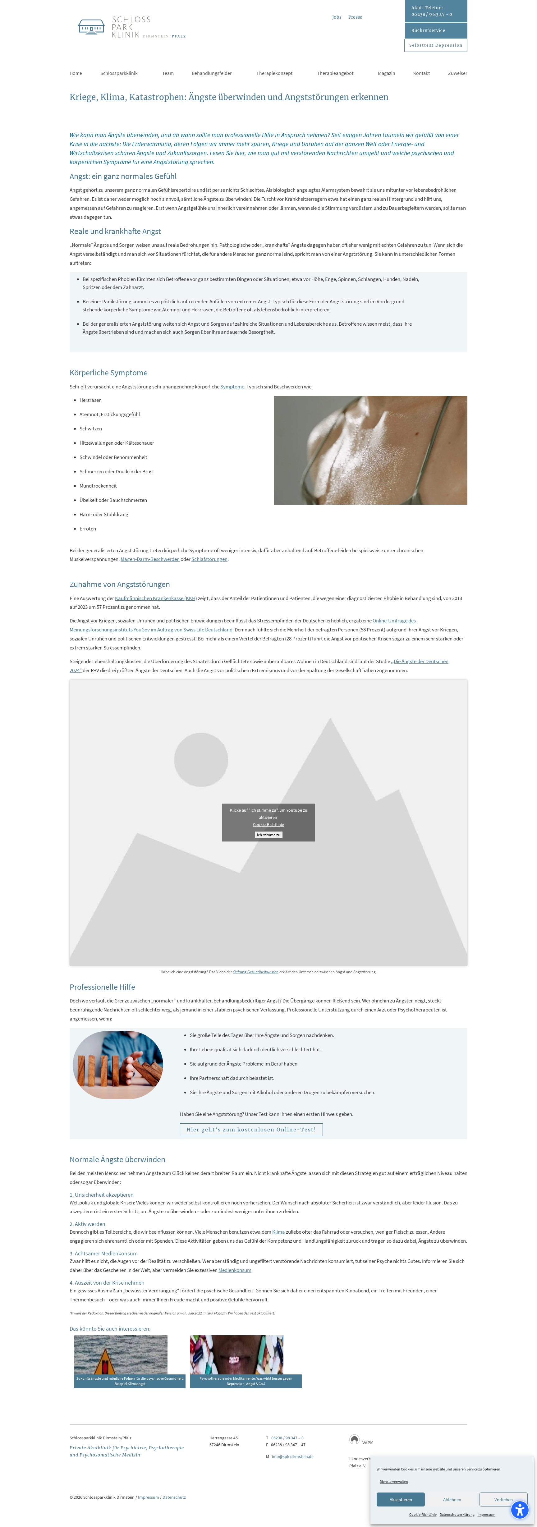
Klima (278, 1231)
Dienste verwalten (394, 1481)
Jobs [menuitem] (337, 17)
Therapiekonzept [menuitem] (274, 73)
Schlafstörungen (209, 559)
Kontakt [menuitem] (421, 73)
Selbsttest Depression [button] (436, 45)
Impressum (486, 1514)
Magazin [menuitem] (386, 73)
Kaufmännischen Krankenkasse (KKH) (156, 598)
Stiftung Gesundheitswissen (255, 971)
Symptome (232, 386)
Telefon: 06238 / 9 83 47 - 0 (431, 11)
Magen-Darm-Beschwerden (150, 559)
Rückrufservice (428, 30)
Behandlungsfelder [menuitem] (212, 73)
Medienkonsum (234, 1270)
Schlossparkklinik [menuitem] (119, 73)
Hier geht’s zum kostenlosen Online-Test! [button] (251, 1129)
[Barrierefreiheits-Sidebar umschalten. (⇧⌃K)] (520, 1510)
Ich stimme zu (268, 834)
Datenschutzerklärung (457, 1514)
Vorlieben (503, 1499)
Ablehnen (452, 1499)
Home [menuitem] (76, 73)
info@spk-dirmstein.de (293, 1456)
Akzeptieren (401, 1499)
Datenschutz (174, 1497)
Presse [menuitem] (355, 17)
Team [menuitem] (168, 73)
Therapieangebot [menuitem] (335, 73)
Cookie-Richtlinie (423, 1514)
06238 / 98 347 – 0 (287, 1438)
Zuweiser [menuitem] (457, 73)
